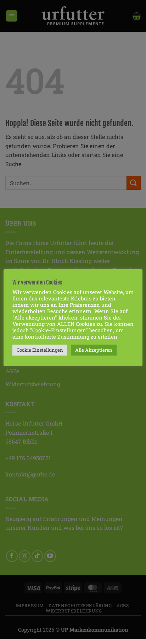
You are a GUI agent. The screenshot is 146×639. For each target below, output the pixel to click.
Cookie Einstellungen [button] (40, 350)
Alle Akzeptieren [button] (93, 350)
